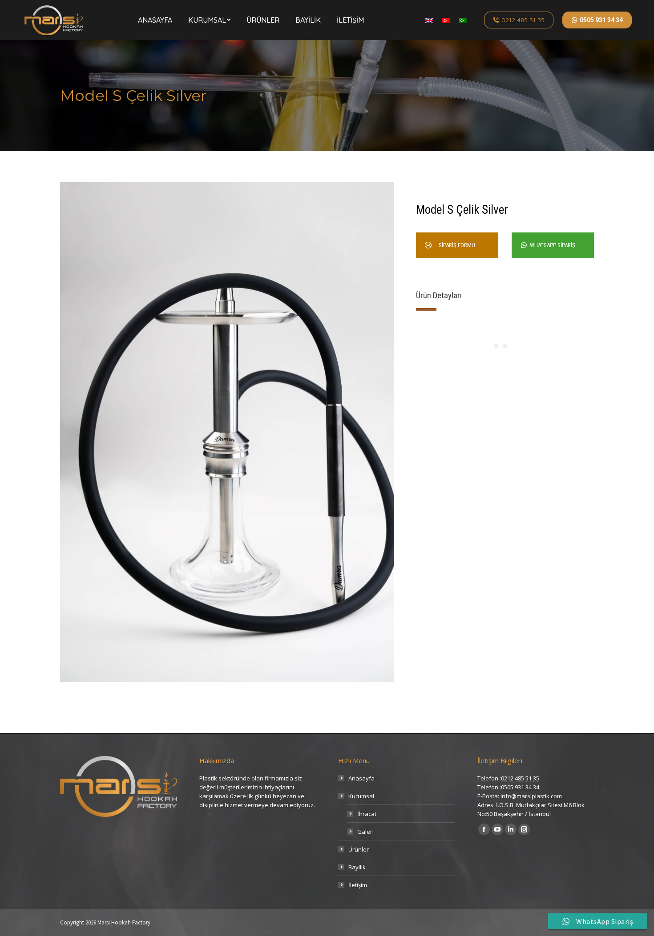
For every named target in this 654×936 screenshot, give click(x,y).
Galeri (365, 832)
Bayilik (357, 867)
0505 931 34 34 (520, 787)
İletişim (357, 885)
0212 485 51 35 (520, 778)
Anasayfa (361, 778)
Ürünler (358, 849)
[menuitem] (155, 20)
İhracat (366, 814)
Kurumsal (361, 796)
